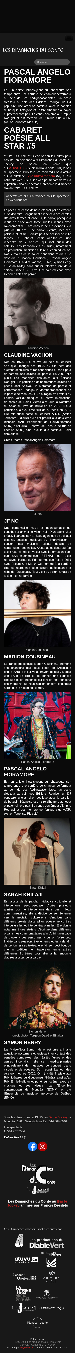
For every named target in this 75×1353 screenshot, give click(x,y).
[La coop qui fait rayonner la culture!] (51, 1277)
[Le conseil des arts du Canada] (46, 1294)
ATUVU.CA (17, 168)
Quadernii (27, 1347)
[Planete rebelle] (37, 1323)
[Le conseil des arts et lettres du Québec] (24, 1277)
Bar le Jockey (58, 1117)
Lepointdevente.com (40, 176)
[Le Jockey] (23, 1308)
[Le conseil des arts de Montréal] (51, 1260)
